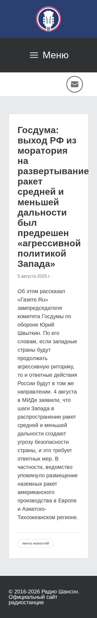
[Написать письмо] (74, 84)
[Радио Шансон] (48, 18)
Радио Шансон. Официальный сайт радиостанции (44, 597)
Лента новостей (35, 543)
